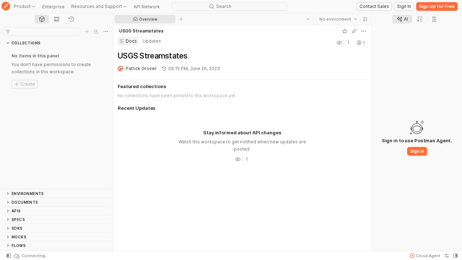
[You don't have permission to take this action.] (181, 19)
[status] (30, 255)
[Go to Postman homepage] (5, 7)
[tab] (42, 19)
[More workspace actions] (363, 31)
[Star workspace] (344, 31)
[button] (365, 19)
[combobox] (338, 19)
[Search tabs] (308, 19)
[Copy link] (354, 31)
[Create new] (87, 31)
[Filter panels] (8, 31)
